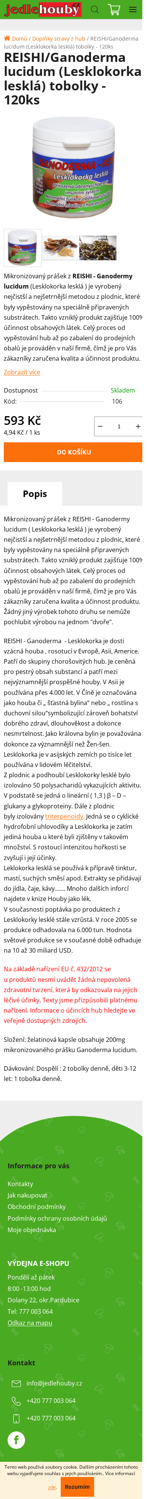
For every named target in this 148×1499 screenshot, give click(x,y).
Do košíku (74, 452)
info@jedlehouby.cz (54, 1383)
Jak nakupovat (27, 1195)
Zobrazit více (22, 372)
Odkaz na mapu (30, 1323)
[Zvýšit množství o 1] (138, 426)
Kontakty (20, 1184)
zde (52, 1487)
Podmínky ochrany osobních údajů (57, 1218)
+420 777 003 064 (51, 1400)
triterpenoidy (64, 816)
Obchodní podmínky (37, 1206)
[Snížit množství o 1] (100, 426)
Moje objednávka (32, 1230)
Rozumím (77, 1486)
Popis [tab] (35, 493)
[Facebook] (16, 1440)
